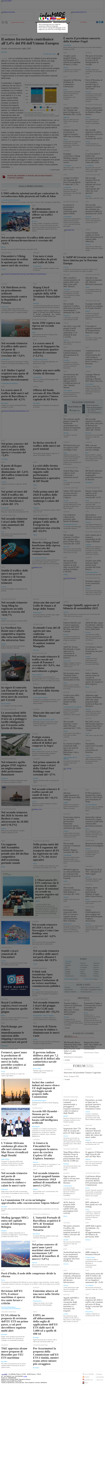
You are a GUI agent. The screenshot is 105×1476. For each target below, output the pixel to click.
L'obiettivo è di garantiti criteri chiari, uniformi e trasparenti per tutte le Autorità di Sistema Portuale (92, 1215)
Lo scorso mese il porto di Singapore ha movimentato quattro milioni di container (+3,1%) (46, 349)
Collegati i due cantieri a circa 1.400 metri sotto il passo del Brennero (93, 713)
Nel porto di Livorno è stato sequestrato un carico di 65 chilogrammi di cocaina (94, 60)
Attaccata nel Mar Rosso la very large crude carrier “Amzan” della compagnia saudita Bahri (30, 202)
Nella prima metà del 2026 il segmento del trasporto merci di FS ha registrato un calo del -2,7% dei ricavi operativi (46, 852)
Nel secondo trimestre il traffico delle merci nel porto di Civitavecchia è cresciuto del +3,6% (14, 349)
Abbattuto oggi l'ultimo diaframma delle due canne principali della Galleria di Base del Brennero (94, 700)
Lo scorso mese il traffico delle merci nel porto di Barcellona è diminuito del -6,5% (14, 395)
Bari (66, 967)
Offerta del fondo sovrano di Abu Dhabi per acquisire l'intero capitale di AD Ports (46, 395)
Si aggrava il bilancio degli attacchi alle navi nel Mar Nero (94, 1154)
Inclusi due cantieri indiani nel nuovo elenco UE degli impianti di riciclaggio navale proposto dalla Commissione (45, 1089)
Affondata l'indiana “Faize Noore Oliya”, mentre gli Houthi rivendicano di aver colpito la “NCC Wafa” (46, 723)
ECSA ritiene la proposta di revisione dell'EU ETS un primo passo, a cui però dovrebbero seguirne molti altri (14, 1323)
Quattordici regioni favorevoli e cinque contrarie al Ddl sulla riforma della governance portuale (94, 821)
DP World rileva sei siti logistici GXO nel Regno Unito (71, 447)
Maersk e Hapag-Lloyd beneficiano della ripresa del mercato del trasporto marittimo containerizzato (46, 548)
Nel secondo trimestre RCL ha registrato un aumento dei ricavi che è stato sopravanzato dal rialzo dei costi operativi (93, 185)
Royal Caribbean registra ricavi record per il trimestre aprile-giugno (14, 1007)
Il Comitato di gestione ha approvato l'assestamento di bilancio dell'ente (71, 638)
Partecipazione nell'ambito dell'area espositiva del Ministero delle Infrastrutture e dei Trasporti (71, 95)
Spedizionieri (69, 989)
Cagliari (67, 971)
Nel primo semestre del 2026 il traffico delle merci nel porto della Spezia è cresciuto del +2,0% (14, 449)
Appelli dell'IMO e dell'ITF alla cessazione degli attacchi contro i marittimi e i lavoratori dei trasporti (71, 1304)
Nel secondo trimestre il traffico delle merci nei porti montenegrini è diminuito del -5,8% (71, 308)
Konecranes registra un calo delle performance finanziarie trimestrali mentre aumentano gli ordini (72, 822)
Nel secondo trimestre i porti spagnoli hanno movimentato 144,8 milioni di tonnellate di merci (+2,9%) (46, 1179)
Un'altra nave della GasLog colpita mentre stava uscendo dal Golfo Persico (93, 565)
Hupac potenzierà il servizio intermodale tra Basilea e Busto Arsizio (94, 111)
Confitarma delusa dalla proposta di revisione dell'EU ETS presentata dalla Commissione (94, 1180)
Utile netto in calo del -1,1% (94, 198)
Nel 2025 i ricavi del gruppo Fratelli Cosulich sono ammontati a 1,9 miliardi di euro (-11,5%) (71, 331)
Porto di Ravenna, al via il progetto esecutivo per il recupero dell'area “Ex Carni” (93, 84)
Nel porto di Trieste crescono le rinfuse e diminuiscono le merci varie (46, 1031)
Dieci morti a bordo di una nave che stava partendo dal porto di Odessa (93, 1163)
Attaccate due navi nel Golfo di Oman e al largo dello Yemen (46, 605)
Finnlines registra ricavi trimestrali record (92, 583)
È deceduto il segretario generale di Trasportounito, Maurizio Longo (93, 329)
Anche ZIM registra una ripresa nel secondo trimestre (46, 325)
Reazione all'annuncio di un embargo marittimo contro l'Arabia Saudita (72, 1120)
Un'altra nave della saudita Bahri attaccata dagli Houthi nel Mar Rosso (71, 699)
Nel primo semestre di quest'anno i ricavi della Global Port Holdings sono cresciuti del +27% (46, 768)
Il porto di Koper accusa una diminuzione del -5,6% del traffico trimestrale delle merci (15, 472)
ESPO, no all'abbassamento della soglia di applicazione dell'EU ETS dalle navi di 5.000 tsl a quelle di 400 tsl (45, 1324)
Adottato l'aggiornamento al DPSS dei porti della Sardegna (71, 796)
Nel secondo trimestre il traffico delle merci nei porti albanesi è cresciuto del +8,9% (46, 955)
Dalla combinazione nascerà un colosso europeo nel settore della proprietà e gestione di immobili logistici (45, 753)
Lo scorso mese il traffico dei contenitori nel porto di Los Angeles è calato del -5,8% (94, 158)
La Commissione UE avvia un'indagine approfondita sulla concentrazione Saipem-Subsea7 (30, 1201)
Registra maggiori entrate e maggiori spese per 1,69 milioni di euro (72, 664)
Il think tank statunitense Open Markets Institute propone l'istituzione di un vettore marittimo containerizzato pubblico (46, 978)
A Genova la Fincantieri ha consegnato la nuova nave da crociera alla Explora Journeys (45, 1150)
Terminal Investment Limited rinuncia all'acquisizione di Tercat (72, 353)
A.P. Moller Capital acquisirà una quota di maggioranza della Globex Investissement (14, 375)
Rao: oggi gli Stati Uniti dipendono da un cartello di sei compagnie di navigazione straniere (45, 993)
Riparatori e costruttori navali (90, 987)
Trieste (96, 974)
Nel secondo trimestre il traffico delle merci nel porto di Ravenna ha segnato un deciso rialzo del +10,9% (94, 424)
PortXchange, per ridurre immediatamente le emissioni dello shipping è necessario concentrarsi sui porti (14, 1034)
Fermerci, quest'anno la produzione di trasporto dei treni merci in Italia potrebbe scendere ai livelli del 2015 (14, 1060)
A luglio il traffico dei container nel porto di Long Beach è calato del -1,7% (71, 181)
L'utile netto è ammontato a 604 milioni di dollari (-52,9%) (72, 735)
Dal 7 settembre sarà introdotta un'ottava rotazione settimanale (92, 121)
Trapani (96, 971)
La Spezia (83, 967)
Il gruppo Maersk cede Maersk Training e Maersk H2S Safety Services (93, 377)
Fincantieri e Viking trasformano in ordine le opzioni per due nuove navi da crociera (15, 261)
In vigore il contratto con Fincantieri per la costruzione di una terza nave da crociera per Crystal (14, 693)
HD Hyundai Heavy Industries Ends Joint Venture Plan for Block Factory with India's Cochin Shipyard (72, 1047)
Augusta (68, 965)
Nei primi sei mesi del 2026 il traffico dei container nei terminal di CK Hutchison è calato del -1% (14, 498)
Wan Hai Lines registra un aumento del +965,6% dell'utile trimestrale (93, 281)
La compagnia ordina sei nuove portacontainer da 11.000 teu (93, 291)
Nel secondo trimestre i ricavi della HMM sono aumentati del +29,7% (14, 523)
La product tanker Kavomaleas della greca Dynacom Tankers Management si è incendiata (71, 1191)
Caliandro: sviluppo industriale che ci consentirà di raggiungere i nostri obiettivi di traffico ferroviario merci (14, 1234)
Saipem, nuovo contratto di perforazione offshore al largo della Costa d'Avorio (93, 891)
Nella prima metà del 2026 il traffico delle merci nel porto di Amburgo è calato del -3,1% (46, 498)
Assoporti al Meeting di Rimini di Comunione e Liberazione (72, 83)
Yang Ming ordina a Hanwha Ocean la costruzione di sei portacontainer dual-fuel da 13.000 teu (71, 1156)
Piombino (83, 976)
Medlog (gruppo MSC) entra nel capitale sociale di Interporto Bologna (15, 1222)
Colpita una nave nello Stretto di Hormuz (46, 372)
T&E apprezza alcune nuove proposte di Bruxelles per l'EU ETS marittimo (14, 1353)
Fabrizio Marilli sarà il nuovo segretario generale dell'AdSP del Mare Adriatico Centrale (72, 627)
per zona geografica (94, 412)
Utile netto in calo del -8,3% (94, 735)
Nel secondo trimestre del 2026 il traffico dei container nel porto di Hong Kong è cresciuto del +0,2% (94, 1303)
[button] (102, 22)
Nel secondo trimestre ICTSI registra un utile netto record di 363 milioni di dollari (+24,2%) (71, 566)
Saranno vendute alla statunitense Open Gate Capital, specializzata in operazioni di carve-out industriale (93, 389)
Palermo (83, 974)
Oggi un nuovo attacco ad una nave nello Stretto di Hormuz (71, 1179)
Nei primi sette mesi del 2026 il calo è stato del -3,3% (71, 121)
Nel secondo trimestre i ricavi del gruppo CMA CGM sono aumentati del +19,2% (46, 1007)
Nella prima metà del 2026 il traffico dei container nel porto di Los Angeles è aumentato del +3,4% (94, 1277)
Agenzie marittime (70, 992)
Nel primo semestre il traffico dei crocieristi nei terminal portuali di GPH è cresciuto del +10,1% (71, 1231)
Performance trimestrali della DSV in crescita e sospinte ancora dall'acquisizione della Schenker (70, 915)
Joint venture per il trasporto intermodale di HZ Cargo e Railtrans (93, 538)
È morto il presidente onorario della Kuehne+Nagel (81, 40)
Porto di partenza (93, 405)
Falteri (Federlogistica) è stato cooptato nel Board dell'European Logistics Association (93, 915)
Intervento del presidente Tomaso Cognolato (82, 1072)
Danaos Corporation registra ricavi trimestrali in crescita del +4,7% (93, 494)
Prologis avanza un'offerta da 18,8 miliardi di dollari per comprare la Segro (44, 741)
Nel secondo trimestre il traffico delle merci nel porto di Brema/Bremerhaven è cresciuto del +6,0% (28, 240)
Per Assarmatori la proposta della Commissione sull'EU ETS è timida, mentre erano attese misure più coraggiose (46, 1356)
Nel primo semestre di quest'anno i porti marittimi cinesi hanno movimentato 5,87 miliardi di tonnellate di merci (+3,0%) (45, 1251)
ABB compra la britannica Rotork (92, 1253)
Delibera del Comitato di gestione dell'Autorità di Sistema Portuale (71, 806)
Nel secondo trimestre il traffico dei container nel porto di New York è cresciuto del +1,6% (71, 539)
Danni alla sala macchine (93, 574)
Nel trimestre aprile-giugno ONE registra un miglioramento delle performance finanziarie (13, 768)
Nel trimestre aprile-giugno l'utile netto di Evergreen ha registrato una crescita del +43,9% (46, 525)
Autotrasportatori (86, 992)
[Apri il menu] (3, 22)
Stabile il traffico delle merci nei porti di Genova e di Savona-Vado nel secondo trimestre (14, 576)
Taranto (96, 969)
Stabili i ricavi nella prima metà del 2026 (14, 621)
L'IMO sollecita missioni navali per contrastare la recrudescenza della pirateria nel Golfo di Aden (29, 195)
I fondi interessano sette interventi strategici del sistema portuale (71, 1289)
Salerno (96, 965)
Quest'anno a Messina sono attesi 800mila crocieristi (93, 517)
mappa (95, 979)
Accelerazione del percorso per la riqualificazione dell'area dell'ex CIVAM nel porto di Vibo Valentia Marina (71, 381)
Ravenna (96, 963)
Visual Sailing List (75, 407)
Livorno (82, 969)
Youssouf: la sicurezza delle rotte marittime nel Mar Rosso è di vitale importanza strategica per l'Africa (12, 1163)
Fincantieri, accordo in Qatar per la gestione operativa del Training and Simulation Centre (93, 1104)
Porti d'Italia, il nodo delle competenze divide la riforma (28, 1275)
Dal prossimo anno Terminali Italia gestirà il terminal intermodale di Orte (71, 676)
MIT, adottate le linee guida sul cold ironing (93, 1204)
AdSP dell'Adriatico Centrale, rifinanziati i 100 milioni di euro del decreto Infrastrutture (72, 1277)
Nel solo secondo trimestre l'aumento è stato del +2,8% (72, 1243)
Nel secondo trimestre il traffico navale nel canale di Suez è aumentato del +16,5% (45, 793)
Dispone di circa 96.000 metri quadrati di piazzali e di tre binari (71, 686)
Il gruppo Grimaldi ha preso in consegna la (94, 306)
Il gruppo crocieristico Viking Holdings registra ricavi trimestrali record (71, 158)
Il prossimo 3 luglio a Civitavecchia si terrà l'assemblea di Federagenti (93, 1006)
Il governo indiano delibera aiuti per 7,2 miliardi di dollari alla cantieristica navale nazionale (46, 1058)
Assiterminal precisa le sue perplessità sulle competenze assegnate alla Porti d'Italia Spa (72, 1256)
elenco (76, 979)
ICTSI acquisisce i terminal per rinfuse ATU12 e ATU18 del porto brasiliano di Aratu (93, 797)
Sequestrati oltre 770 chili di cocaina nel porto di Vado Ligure (72, 1130)
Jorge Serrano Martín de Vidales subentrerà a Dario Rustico (94, 248)
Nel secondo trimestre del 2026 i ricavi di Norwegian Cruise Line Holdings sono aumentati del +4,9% (45, 930)
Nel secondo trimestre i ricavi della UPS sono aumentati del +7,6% (72, 724)
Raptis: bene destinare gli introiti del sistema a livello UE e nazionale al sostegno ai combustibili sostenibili (12, 1338)
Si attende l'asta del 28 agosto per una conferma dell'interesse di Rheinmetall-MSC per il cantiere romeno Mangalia (46, 637)
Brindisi (67, 969)
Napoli (82, 971)
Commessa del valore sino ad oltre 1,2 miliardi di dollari (72, 1167)
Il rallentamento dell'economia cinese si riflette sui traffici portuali (45, 213)
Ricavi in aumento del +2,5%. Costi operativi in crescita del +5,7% (93, 220)
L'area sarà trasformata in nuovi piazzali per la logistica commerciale (71, 394)
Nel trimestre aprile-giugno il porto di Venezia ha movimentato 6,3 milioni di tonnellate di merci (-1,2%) (71, 424)
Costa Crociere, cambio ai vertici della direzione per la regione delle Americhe (94, 237)
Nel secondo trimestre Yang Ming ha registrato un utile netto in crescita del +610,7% (14, 608)
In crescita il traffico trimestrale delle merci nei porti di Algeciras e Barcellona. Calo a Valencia (72, 748)
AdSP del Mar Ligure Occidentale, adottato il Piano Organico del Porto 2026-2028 (94, 626)
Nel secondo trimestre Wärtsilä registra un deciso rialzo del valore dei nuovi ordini (93, 1132)
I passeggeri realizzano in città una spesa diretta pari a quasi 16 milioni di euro (94, 526)
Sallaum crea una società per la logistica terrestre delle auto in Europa (71, 133)
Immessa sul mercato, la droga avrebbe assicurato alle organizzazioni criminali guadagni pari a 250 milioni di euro (72, 1141)
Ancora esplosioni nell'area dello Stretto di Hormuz (46, 690)
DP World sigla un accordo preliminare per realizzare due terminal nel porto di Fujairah (72, 873)
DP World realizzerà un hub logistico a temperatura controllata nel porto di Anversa (93, 475)
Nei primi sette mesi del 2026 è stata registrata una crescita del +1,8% (94, 169)
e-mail (25, 1376)
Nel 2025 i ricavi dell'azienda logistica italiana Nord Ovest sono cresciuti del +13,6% (94, 725)
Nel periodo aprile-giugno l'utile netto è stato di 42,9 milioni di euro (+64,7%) (93, 592)
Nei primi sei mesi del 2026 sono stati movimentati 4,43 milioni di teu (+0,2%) (72, 550)
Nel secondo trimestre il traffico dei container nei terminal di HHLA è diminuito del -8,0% (93, 209)
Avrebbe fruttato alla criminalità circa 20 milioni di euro (93, 71)
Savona (96, 967)
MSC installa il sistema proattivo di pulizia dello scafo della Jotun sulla (71, 282)
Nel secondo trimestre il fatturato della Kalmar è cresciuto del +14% (71, 890)
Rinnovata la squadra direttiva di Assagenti (94, 844)
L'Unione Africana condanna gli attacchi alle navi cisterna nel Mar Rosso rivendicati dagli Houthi (14, 1149)
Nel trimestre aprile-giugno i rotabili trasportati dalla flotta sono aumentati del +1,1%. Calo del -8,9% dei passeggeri (72, 222)
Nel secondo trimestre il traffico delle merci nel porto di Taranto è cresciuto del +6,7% (94, 134)
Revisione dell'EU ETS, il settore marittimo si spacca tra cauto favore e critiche (13, 1297)
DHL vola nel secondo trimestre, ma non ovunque (93, 447)
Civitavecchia (69, 976)
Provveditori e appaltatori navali (91, 989)
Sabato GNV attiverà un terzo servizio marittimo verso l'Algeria (72, 494)
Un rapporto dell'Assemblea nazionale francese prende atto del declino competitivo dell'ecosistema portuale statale (15, 853)
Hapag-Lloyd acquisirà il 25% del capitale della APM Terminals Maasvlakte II (46, 293)
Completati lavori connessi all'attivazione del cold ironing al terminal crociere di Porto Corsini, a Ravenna (93, 357)
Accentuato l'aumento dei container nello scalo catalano (71, 763)
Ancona (67, 963)
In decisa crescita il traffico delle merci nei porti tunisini (46, 445)
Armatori (67, 987)
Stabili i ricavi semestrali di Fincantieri (9, 954)
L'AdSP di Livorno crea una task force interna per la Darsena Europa (83, 260)
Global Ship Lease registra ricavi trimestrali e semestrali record (71, 474)
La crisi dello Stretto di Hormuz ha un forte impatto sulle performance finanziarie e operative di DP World (46, 473)
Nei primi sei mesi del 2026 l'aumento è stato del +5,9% (19, 249)
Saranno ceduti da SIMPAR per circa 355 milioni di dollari (94, 808)
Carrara (67, 974)
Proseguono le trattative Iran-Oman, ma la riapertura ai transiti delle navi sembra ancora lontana (46, 701)
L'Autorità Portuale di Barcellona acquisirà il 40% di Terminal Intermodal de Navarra (46, 1223)
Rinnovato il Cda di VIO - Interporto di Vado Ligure (93, 871)
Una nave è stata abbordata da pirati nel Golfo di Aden (45, 259)
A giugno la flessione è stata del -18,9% (14, 484)
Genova (83, 963)
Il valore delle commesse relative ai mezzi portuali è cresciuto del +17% (71, 835)
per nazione (92, 411)
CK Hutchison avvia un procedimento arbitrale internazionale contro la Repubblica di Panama (14, 295)
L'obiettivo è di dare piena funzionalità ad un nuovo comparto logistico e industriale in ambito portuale (93, 97)
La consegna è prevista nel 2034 (11, 706)
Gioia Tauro (84, 965)
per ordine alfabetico (94, 409)
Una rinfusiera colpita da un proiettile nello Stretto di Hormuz (70, 518)
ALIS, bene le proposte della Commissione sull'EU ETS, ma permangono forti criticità (70, 1207)
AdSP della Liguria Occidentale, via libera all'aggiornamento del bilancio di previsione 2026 (93, 1231)
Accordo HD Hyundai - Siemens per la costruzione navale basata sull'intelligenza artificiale (45, 1117)
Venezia (96, 976)
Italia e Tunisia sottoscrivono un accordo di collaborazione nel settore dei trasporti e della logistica (94, 678)
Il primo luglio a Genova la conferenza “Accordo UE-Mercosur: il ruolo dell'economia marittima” (73, 1008)
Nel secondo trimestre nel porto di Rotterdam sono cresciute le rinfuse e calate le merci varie (14, 1179)
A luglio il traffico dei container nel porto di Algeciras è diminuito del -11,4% (72, 111)
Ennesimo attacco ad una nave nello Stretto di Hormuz (46, 1294)
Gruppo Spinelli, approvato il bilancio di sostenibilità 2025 (81, 607)
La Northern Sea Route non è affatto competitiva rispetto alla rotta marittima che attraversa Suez (13, 634)
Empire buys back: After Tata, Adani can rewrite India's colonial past (93, 1045)
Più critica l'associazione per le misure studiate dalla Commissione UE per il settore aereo (13, 1365)
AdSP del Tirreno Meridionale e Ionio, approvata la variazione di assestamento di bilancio (71, 652)
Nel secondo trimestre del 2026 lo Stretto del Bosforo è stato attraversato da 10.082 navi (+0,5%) (14, 818)
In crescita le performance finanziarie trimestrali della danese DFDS (70, 209)
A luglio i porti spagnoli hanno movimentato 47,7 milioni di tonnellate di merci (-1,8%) (71, 60)
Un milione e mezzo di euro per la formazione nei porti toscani (94, 650)
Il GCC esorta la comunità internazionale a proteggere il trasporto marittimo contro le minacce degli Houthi (71, 1106)
